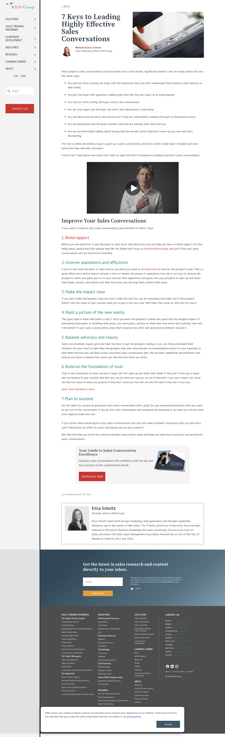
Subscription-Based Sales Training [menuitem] (143, 629)
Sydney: (168, 651)
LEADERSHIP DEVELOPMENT (14, 38)
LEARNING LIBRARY (16, 61)
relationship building (156, 248)
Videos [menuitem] (137, 666)
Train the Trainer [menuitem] (68, 691)
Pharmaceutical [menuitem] (104, 674)
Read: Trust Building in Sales (78, 389)
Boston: (168, 620)
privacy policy (134, 716)
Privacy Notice (167, 582)
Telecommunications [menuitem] (107, 660)
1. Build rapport (75, 237)
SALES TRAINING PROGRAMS (15, 28)
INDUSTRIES (12, 47)
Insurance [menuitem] (102, 646)
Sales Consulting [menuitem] (142, 621)
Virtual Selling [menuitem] (67, 646)
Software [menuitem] (101, 656)
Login (23, 76)
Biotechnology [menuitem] (104, 667)
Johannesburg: (171, 631)
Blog (16, 76)
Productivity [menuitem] (66, 642)
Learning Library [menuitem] (144, 649)
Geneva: (168, 627)
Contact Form (184, 631)
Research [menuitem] (103, 690)
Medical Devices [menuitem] (105, 670)
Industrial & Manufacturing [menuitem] (109, 681)
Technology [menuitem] (103, 649)
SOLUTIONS (12, 19)
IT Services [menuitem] (102, 653)
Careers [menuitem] (138, 702)
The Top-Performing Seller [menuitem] (109, 693)
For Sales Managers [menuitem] (71, 656)
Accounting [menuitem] (102, 622)
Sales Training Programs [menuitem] (75, 614)
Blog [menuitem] (136, 653)
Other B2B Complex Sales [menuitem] (110, 677)
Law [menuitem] (99, 632)
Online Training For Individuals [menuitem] (142, 674)
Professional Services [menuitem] (108, 618)
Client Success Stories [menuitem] (144, 688)
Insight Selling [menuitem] (68, 625)
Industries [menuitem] (104, 614)
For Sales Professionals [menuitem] (73, 618)
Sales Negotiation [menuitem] (69, 639)
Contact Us (20, 108)
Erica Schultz (94, 47)
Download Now (92, 476)
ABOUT (9, 68)
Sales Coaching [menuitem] (68, 663)
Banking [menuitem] (101, 639)
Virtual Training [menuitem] (68, 684)
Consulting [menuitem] (102, 625)
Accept (168, 724)
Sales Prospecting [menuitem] (69, 632)
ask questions (149, 269)
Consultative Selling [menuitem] (70, 622)
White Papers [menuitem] (140, 656)
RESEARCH (11, 54)
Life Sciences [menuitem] (104, 663)
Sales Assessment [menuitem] (142, 637)
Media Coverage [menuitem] (141, 698)
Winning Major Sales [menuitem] (70, 635)
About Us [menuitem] (138, 685)
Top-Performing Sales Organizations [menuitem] (113, 700)
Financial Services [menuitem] (107, 635)
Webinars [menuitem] (138, 670)
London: (168, 634)
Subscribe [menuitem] (190, 671)
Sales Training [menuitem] (140, 618)
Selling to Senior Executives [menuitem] (73, 649)
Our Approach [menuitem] (68, 673)
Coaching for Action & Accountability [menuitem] (77, 670)
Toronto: (168, 655)
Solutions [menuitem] (140, 614)
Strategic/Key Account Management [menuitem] (76, 629)
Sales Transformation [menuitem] (71, 677)
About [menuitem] (138, 681)
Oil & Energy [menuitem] (103, 684)
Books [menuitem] (137, 663)
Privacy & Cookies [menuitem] (178, 671)
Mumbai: (168, 638)
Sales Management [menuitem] (70, 660)
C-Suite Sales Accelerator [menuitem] (72, 653)
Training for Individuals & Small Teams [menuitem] (78, 694)
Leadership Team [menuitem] (142, 695)
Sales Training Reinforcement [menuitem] (74, 687)
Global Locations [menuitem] (142, 692)
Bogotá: (168, 624)
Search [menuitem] (167, 671)
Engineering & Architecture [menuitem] (109, 629)
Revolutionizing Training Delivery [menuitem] (75, 680)
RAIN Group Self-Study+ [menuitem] (144, 634)
